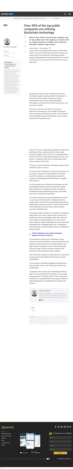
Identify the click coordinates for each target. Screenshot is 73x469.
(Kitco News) (33, 48)
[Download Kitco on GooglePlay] (36, 452)
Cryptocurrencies (27, 18)
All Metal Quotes (6, 433)
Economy (42, 18)
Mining (36, 18)
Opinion (57, 18)
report (47, 94)
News (3, 440)
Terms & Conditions (16, 459)
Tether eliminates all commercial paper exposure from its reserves (47, 234)
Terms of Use (5, 459)
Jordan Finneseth (11, 47)
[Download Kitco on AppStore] (24, 452)
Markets (3, 438)
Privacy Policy (27, 459)
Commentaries (5, 442)
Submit (60, 453)
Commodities (17, 18)
